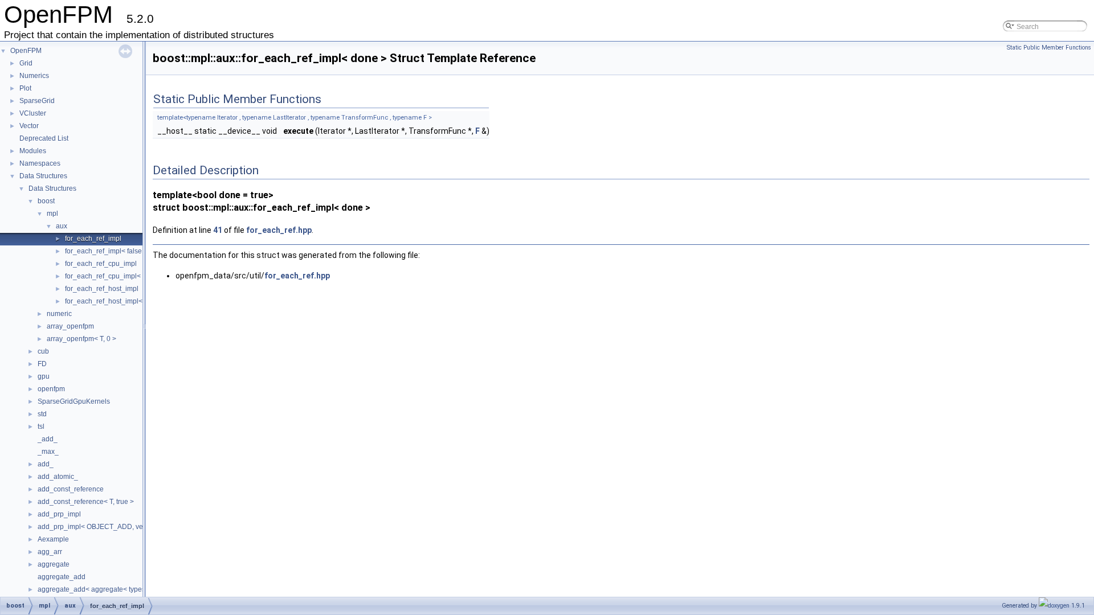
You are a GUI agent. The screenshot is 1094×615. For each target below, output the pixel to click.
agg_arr (50, 552)
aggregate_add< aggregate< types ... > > (101, 589)
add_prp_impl (59, 514)
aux (61, 226)
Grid (25, 63)
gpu (44, 376)
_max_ (48, 452)
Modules (32, 151)
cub (43, 351)
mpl (52, 214)
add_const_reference (71, 489)
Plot (25, 88)
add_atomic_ (58, 477)
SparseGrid (37, 101)
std (42, 414)
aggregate (54, 564)
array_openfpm (70, 326)
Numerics (34, 76)
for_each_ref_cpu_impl (101, 264)
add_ (46, 464)
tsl (41, 426)
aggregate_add (61, 577)
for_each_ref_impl (93, 239)
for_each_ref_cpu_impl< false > (114, 276)
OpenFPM (26, 51)
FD (42, 364)
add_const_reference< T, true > (86, 502)
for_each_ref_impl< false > (106, 251)
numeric (59, 314)
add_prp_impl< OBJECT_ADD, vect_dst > (102, 527)
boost (46, 201)
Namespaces (39, 163)
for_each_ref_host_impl (101, 289)
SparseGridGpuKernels (74, 401)
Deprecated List (43, 138)
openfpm (51, 389)
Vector (29, 126)
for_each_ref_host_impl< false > (115, 301)
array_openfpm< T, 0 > (81, 339)
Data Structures (43, 176)
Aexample (53, 539)
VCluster (32, 113)
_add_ (48, 439)
